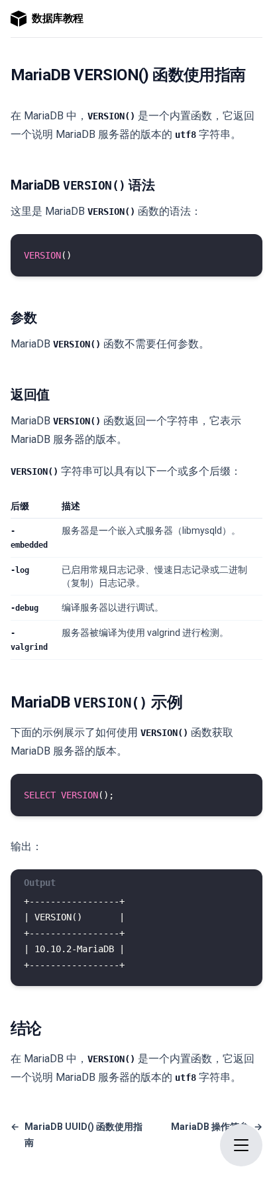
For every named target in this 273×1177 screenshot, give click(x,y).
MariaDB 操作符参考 (216, 1134)
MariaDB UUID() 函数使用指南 (76, 1134)
